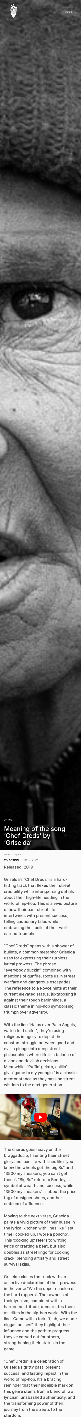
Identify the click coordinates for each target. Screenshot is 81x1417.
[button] (54, 11)
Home (7, 854)
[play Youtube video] (40, 1117)
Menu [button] (68, 12)
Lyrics (8, 820)
